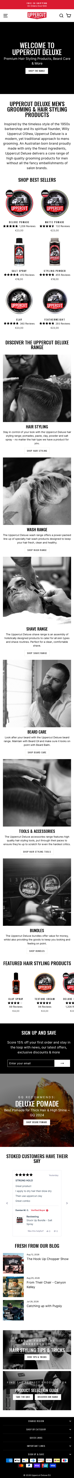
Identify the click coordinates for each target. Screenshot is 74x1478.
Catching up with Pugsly (44, 1306)
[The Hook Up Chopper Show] (13, 1263)
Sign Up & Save (36, 1454)
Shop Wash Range (37, 550)
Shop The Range (37, 70)
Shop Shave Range (37, 653)
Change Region (36, 1421)
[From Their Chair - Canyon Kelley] (13, 1287)
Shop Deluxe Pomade (36, 1122)
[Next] (67, 1203)
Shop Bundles (37, 951)
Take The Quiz (23, 1397)
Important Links (36, 1445)
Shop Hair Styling (37, 450)
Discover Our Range (48, 1397)
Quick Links (36, 1437)
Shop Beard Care (37, 752)
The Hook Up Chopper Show (48, 1259)
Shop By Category (36, 1429)
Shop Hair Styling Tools (37, 851)
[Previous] (7, 1203)
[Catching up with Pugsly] (13, 1310)
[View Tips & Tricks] (37, 1349)
